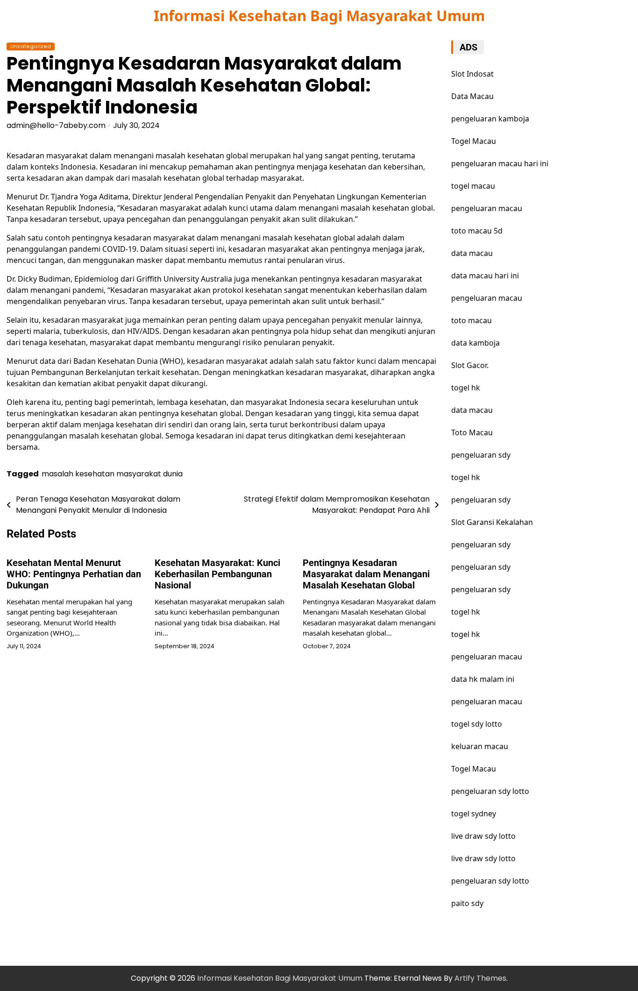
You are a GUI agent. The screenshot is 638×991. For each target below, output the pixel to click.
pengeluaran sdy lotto (490, 791)
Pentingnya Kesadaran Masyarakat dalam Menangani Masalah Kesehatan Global (366, 574)
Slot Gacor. (470, 365)
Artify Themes (480, 978)
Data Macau (472, 96)
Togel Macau (473, 141)
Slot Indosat (472, 74)
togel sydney (473, 813)
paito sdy (467, 903)
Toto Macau (472, 432)
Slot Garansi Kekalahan (492, 522)
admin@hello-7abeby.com (56, 125)
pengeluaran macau (486, 656)
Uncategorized (30, 46)
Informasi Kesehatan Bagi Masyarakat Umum (319, 15)
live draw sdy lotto (483, 836)
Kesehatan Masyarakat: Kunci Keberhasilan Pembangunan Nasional (217, 574)
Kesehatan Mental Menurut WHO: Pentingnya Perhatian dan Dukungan (74, 574)
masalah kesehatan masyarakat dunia (112, 473)
